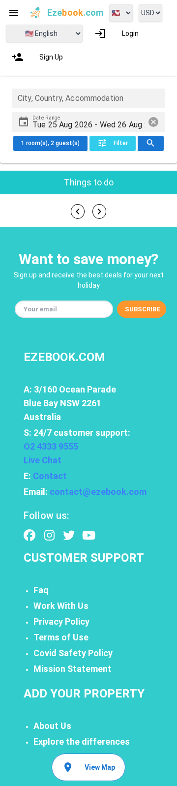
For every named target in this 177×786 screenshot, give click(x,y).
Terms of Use (60, 637)
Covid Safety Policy (73, 653)
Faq (41, 590)
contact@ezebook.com (98, 491)
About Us (52, 726)
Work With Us (60, 606)
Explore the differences (81, 741)
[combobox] (88, 98)
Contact (50, 476)
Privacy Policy (61, 621)
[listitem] (117, 33)
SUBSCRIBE (142, 309)
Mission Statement (72, 669)
